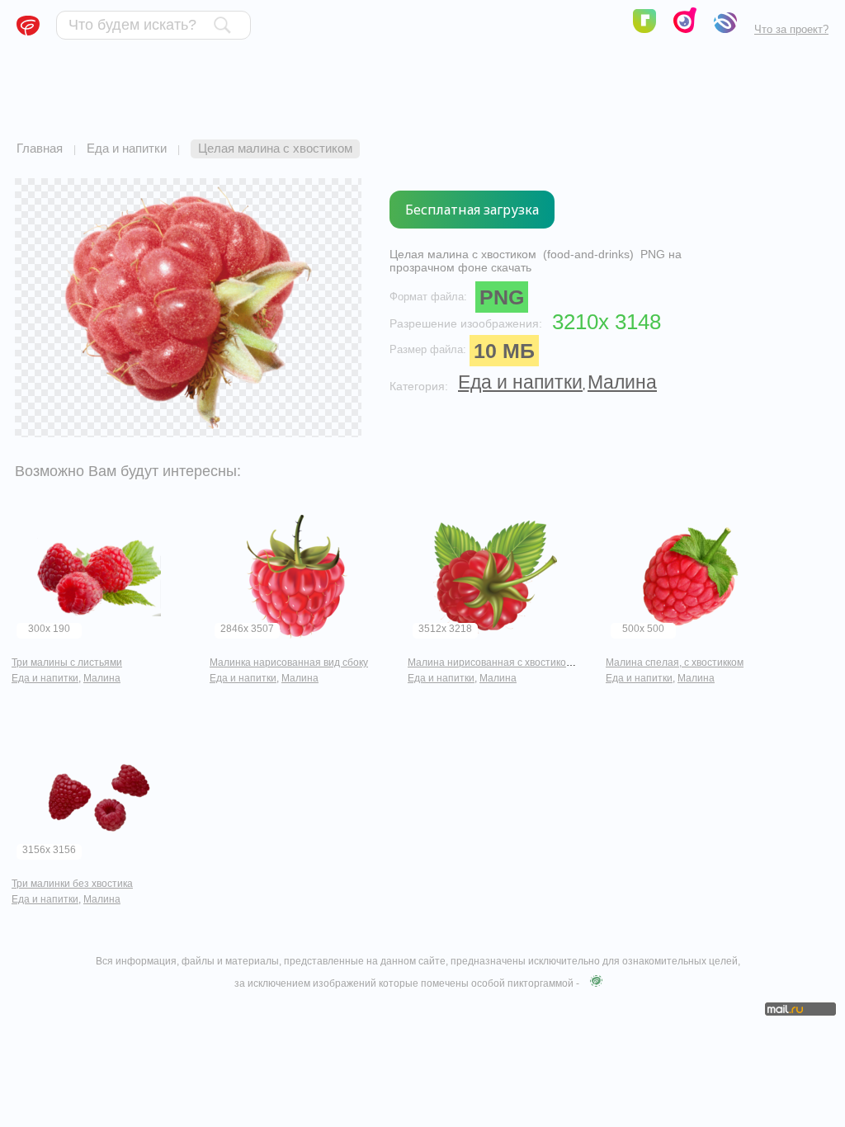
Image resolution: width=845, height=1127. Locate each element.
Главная (40, 148)
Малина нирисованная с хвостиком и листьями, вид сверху (545, 662)
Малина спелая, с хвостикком (675, 662)
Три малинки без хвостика (72, 883)
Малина (622, 382)
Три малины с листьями (67, 662)
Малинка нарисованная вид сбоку (289, 662)
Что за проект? (791, 29)
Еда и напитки (127, 148)
